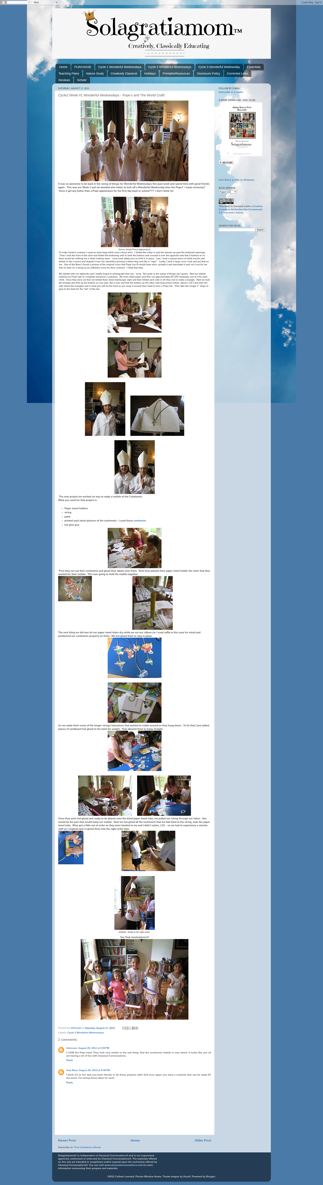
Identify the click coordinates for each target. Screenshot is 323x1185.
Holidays (150, 73)
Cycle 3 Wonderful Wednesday (219, 67)
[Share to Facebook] (133, 1028)
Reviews (64, 80)
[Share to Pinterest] (136, 1028)
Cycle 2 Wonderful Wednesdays (169, 67)
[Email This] (123, 1028)
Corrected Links (237, 73)
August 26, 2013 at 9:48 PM (94, 1070)
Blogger (210, 1176)
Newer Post (67, 1140)
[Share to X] (130, 1028)
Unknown (71, 1048)
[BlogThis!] (127, 1028)
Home (63, 67)
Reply (69, 1060)
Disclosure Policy (208, 73)
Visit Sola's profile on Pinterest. (237, 180)
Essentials (254, 67)
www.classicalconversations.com (123, 1165)
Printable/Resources (176, 73)
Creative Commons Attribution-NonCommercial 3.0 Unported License (241, 209)
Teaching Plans (69, 73)
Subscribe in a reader (231, 92)
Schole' (82, 80)
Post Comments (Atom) (87, 1147)
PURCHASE (82, 67)
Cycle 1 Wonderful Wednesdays (119, 67)
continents (140, 520)
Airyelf (187, 1176)
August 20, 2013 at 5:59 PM (93, 1048)
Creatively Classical (124, 73)
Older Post (203, 1140)
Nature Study (95, 73)
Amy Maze (72, 1070)
